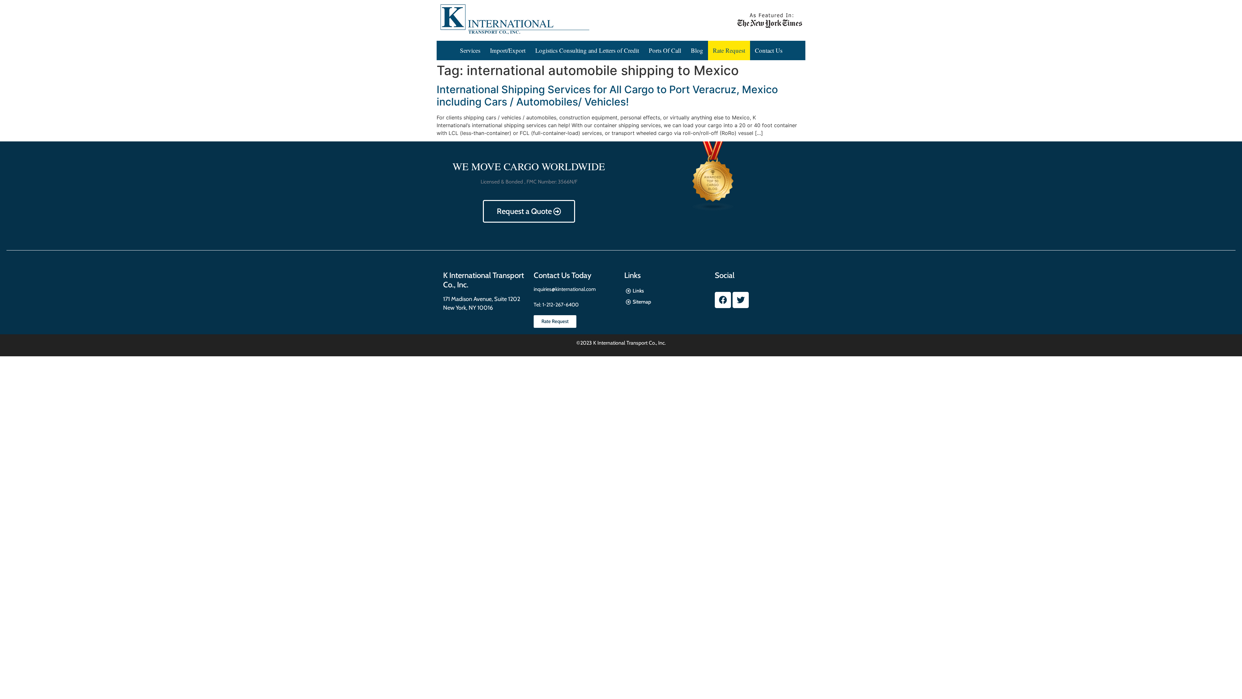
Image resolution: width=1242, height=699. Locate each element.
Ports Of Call (665, 50)
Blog (697, 50)
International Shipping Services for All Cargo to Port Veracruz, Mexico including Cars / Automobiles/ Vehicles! (607, 95)
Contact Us (768, 50)
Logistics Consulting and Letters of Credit (587, 50)
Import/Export (508, 50)
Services (470, 50)
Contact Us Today (562, 275)
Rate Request (729, 50)
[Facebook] (723, 300)
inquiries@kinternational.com (565, 289)
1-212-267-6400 (560, 305)
